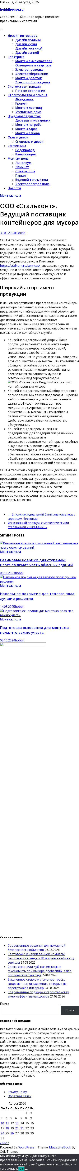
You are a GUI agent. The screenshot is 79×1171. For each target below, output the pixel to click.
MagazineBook (60, 1147)
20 (17, 1128)
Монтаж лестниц (28, 108)
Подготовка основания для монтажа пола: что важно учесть (34, 630)
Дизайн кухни (26, 44)
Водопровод (25, 150)
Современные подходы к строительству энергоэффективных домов (38, 994)
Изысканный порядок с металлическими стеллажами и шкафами (38, 525)
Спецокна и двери (29, 141)
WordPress (26, 1147)
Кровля (20, 103)
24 (2, 1133)
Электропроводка (29, 69)
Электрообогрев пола (32, 184)
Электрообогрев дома (32, 82)
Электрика (16, 57)
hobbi (19, 573)
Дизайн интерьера (22, 36)
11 (7, 1123)
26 (12, 1133)
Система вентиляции (24, 86)
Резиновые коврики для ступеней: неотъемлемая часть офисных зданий (36, 562)
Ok (21, 1168)
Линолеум (23, 163)
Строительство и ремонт (27, 95)
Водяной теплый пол (31, 180)
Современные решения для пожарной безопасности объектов (36, 947)
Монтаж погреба (28, 124)
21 (22, 1128)
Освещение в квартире (33, 65)
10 (2, 1123)
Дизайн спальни (28, 40)
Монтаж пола (18, 158)
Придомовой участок (24, 116)
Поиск (4, 1004)
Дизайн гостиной (28, 48)
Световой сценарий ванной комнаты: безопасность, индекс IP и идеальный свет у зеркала (41, 958)
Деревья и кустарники (32, 120)
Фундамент (24, 99)
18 (7, 1128)
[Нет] (26, 1169)
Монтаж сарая (26, 129)
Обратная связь (19, 1096)
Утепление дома (28, 112)
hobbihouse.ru (12, 9)
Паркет (21, 175)
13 (17, 1123)
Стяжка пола (25, 171)
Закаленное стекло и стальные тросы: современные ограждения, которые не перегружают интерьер (37, 983)
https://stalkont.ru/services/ (20, 265)
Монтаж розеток (28, 78)
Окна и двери (18, 137)
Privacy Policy (17, 1092)
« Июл (4, 1143)
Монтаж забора (27, 133)
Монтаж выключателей (33, 61)
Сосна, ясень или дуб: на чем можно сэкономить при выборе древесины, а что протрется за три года (40, 971)
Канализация (25, 154)
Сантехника (17, 146)
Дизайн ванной (27, 52)
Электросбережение (31, 74)
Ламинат (22, 167)
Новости (14, 188)
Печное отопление (30, 91)
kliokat (20, 233)
